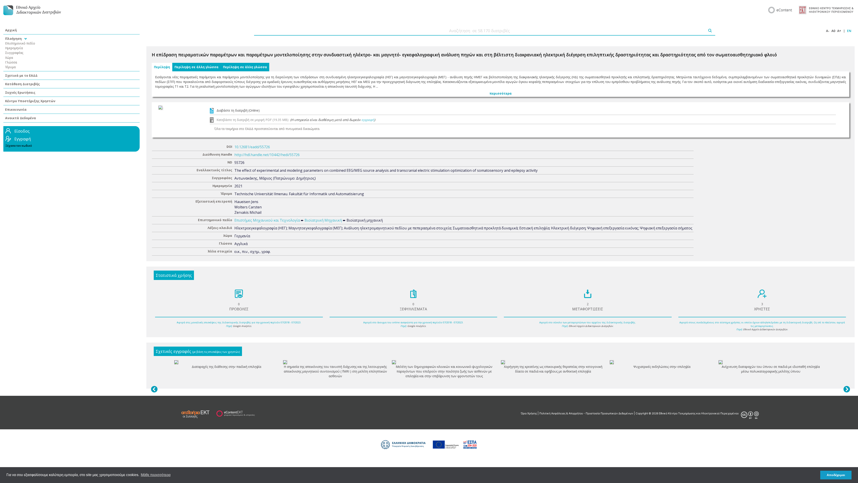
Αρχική (11, 30)
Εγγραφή (22, 139)
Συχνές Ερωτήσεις (20, 92)
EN (849, 31)
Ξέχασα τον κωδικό (18, 146)
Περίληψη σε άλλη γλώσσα (197, 67)
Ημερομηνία (14, 48)
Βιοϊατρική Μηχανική (323, 220)
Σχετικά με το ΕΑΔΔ (21, 75)
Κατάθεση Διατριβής (22, 84)
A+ (839, 31)
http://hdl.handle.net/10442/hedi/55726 (267, 154)
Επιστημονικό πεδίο (20, 43)
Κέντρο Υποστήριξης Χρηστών (30, 101)
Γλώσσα (11, 62)
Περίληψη (162, 67)
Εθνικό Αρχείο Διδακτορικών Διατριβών (591, 326)
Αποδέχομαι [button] (836, 475)
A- (827, 31)
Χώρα (9, 57)
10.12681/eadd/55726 (252, 146)
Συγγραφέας (14, 53)
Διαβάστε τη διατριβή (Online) (238, 110)
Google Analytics (242, 326)
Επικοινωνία (16, 109)
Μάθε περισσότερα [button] (155, 475)
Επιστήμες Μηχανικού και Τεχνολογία (267, 220)
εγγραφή (368, 120)
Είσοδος (22, 131)
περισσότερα (500, 93)
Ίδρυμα (10, 67)
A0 (833, 31)
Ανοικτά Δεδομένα (20, 118)
